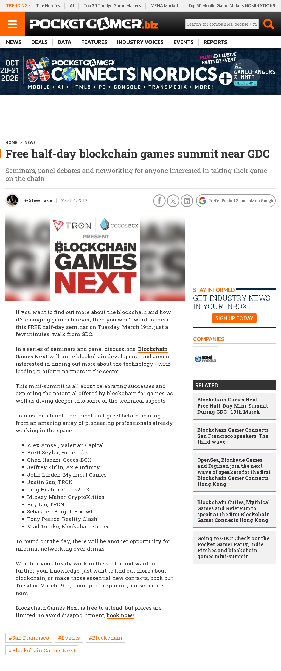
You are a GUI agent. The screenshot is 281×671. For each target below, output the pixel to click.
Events (183, 42)
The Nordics (48, 5)
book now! (120, 615)
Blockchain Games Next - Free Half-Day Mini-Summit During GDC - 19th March (232, 405)
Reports (215, 42)
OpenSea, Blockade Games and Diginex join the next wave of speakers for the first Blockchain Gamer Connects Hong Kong (234, 472)
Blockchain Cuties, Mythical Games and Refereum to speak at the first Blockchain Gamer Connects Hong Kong (233, 511)
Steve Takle (40, 200)
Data (64, 42)
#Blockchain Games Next (42, 650)
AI (72, 5)
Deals (39, 42)
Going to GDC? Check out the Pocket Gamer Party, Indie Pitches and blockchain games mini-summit (233, 547)
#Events (69, 637)
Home (11, 142)
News (13, 42)
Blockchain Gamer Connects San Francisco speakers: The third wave (233, 436)
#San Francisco (29, 637)
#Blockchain (105, 637)
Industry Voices (140, 42)
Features (94, 42)
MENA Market (164, 5)
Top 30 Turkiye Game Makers (112, 5)
